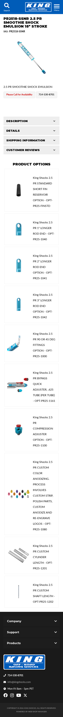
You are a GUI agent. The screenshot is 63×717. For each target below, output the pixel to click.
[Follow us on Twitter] (25, 696)
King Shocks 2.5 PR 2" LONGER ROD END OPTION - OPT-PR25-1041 (42, 267)
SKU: (6, 32)
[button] (6, 7)
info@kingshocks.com (19, 682)
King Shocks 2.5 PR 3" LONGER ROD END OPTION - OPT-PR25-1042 (42, 306)
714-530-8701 (15, 675)
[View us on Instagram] (12, 696)
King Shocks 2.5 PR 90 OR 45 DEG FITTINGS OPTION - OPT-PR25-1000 (44, 345)
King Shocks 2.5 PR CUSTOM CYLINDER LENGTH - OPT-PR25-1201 (43, 557)
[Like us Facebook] (6, 696)
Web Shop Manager (37, 712)
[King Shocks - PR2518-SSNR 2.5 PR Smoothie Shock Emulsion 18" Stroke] (31, 57)
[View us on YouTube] (19, 696)
